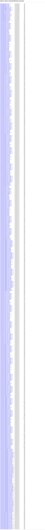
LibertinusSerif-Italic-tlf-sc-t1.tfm (5, 324)
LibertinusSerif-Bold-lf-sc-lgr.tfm (5, 187)
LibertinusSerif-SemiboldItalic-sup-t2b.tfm (6, 481)
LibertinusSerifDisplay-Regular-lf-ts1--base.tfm (7, 514)
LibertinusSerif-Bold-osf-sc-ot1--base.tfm (6, 201)
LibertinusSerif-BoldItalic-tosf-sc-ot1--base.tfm (7, 282)
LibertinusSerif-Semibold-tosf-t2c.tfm (5, 447)
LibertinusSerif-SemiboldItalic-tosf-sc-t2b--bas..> (7, 504)
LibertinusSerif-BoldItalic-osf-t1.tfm (5, 259)
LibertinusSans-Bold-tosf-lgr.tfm (4, 61)
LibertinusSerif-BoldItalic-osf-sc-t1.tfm (6, 255)
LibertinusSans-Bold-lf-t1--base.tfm (5, 29)
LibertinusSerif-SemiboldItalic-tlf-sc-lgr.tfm (6, 485)
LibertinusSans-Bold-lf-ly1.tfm (4, 21)
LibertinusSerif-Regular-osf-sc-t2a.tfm (5, 361)
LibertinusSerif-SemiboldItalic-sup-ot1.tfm (6, 479)
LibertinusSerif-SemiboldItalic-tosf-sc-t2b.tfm (6, 505)
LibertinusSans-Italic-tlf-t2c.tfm (5, 118)
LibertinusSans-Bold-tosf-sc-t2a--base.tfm (6, 66)
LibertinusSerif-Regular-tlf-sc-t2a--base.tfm (6, 377)
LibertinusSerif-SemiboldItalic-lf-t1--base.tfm (6, 458)
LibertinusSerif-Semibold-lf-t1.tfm (5, 405)
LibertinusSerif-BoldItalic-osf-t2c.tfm (5, 261)
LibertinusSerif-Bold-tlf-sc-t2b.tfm (5, 221)
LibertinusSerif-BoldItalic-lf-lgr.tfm (5, 238)
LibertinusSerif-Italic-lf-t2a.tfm (5, 300)
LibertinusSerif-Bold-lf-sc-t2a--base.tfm (6, 191)
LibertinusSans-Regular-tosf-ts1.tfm (5, 185)
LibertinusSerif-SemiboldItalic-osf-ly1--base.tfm (7, 464)
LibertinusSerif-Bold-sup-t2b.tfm (4, 213)
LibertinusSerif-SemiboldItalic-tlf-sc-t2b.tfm (6, 490)
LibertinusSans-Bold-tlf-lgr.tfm (4, 49)
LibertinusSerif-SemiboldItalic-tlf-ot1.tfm (6, 484)
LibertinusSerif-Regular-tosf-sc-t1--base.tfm (6, 388)
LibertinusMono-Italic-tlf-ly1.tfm (5, 11)
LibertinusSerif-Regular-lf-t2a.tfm (5, 353)
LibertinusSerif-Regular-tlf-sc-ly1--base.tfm (6, 374)
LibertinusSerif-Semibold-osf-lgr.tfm (5, 408)
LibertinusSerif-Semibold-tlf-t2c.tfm (5, 435)
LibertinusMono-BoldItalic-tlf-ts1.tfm (5, 10)
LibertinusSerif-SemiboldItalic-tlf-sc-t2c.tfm (6, 491)
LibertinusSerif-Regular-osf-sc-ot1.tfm (5, 359)
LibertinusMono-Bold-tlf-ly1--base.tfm (5, 3)
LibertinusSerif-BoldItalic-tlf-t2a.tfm (5, 276)
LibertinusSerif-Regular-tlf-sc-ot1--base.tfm (6, 375)
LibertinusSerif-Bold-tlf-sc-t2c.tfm (5, 222)
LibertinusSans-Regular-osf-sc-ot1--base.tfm (6, 148)
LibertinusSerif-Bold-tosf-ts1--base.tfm (5, 237)
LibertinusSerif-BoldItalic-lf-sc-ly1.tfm (6, 241)
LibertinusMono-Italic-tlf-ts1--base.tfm (5, 13)
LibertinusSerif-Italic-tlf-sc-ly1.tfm (5, 322)
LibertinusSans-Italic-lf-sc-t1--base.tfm (6, 79)
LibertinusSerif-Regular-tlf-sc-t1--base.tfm (6, 376)
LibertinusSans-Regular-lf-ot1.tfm (5, 134)
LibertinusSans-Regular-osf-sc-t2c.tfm (5, 153)
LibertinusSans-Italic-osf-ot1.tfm (5, 89)
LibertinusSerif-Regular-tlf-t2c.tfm (5, 382)
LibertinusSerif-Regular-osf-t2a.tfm (5, 365)
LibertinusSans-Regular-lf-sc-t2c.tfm (5, 141)
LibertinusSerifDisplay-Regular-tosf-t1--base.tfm (7, 527)
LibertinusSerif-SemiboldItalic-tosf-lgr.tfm (6, 497)
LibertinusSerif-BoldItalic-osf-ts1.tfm (5, 262)
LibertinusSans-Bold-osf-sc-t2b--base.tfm (6, 39)
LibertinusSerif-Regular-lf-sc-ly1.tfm (5, 346)
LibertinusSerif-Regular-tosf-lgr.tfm (5, 384)
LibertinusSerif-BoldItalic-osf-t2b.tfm (5, 260)
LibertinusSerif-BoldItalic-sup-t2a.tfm (5, 265)
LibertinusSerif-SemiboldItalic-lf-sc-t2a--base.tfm (7, 455)
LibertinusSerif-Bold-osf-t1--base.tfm (5, 206)
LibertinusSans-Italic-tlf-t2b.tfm (5, 117)
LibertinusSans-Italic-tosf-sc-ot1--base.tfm (6, 124)
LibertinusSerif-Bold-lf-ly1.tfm (4, 186)
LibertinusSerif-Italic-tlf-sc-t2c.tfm (5, 327)
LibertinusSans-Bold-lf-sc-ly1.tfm (5, 23)
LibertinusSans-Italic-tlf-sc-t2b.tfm (5, 114)
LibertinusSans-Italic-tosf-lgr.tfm (5, 120)
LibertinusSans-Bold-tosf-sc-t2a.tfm (5, 67)
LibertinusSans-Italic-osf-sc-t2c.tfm (5, 96)
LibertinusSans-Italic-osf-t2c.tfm (5, 99)
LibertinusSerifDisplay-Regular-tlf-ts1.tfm (6, 525)
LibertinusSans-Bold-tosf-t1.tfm (4, 70)
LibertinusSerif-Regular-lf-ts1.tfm (5, 355)
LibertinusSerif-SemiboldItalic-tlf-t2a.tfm (6, 493)
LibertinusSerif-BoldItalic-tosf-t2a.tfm (5, 288)
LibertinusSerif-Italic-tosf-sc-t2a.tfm (5, 337)
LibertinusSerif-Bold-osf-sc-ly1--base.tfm (6, 200)
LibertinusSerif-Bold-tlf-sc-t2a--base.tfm (6, 219)
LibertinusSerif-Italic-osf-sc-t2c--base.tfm (6, 310)
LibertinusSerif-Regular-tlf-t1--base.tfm (6, 380)
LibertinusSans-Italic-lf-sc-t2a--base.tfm (6, 80)
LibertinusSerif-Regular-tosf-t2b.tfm (5, 394)
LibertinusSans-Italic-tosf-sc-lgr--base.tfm (6, 122)
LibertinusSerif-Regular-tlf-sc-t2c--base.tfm (6, 379)
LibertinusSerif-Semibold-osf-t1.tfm (5, 417)
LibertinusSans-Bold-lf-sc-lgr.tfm (5, 22)
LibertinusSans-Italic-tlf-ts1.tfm (5, 119)
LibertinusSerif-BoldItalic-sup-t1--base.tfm (6, 264)
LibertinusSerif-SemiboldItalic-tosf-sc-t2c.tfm (6, 506)
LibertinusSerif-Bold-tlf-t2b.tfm (4, 224)
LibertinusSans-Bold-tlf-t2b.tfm (4, 59)
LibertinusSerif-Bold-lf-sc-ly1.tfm (5, 188)
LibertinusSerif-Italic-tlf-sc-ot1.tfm (5, 323)
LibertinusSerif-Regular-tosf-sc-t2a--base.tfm (6, 389)
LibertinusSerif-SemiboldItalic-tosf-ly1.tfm (6, 498)
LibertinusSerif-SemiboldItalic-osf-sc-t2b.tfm (6, 471)
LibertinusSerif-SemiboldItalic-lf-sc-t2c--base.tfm (7, 457)
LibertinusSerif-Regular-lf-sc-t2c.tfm (5, 351)
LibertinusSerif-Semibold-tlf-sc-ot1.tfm (5, 428)
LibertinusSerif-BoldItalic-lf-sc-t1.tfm (5, 243)
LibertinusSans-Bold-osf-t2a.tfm (4, 42)
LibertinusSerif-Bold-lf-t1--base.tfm (5, 194)
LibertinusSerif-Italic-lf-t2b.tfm (5, 301)
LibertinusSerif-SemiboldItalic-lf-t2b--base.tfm (7, 460)
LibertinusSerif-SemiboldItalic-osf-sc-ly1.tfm (6, 467)
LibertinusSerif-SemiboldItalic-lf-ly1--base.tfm (7, 449)
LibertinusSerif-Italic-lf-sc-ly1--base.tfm (6, 293)
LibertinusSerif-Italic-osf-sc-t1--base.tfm (6, 307)
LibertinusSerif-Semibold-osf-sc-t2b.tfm (5, 415)
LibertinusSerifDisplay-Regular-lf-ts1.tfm (6, 515)
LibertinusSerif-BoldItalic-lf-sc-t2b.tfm (6, 245)
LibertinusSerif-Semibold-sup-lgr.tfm (5, 420)
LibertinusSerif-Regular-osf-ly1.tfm (5, 356)
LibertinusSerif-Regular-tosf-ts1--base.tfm (6, 395)
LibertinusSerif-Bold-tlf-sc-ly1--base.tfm (6, 216)
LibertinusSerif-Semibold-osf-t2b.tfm (5, 418)
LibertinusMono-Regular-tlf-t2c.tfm (5, 19)
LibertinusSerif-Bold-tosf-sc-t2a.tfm (5, 232)
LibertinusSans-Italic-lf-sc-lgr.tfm (5, 76)
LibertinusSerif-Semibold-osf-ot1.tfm (5, 409)
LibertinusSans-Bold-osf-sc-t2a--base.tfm (6, 38)
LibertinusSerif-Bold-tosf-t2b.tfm (5, 236)
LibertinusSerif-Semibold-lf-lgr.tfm (5, 396)
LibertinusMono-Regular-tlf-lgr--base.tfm (6, 14)
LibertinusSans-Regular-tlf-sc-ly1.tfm (5, 164)
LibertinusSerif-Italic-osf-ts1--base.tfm (6, 314)
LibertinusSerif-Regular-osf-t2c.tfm (5, 366)
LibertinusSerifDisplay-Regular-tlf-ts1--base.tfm (7, 524)
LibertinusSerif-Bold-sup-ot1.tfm (4, 211)
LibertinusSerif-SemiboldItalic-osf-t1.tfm (6, 473)
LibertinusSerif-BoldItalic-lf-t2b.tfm (5, 248)
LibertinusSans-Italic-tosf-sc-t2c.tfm (5, 129)
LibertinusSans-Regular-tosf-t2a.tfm (5, 183)
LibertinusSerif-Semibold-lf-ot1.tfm (5, 397)
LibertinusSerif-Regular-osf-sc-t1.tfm (5, 360)
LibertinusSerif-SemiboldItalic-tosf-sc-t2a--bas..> (7, 503)
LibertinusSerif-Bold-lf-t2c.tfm (4, 196)
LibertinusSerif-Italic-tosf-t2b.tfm (5, 341)
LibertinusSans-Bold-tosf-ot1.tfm (4, 62)
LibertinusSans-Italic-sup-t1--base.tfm (5, 103)
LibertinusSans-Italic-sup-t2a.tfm (5, 104)
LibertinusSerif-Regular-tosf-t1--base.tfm (6, 392)
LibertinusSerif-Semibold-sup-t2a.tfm (5, 423)
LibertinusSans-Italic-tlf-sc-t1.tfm (5, 112)
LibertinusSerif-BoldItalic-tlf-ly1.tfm (5, 267)
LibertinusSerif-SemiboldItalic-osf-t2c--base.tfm (7, 476)
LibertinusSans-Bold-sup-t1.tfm (4, 47)
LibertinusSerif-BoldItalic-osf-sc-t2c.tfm (6, 258)
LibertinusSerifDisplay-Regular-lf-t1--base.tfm (6, 513)
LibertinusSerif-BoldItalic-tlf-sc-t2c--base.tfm (7, 274)
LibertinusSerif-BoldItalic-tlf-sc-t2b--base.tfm (7, 273)
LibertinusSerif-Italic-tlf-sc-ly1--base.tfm (6, 321)
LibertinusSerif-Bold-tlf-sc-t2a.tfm (5, 220)
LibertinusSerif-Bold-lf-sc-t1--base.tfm (5, 190)
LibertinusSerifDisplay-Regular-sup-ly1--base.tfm (7, 519)
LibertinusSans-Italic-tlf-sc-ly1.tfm (5, 110)
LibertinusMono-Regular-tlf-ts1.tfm (5, 20)
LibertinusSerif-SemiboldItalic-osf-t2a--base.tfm (7, 474)
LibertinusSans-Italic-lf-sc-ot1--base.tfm (6, 78)
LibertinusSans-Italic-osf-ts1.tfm (5, 100)
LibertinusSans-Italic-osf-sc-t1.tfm (5, 93)
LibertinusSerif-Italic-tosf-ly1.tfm (5, 332)
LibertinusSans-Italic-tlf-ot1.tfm (5, 108)
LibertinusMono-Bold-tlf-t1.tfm (4, 5)
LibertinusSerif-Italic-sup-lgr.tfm (5, 315)
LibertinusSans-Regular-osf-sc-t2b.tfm (5, 152)
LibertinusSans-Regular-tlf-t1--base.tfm (5, 170)
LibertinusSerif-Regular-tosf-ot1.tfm (5, 385)
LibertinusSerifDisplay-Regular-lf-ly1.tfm (6, 512)
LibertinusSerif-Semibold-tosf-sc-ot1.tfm (6, 440)
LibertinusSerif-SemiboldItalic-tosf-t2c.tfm (6, 510)
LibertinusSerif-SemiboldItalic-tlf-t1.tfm (6, 492)
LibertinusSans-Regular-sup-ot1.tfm (5, 158)
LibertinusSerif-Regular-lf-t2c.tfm (5, 354)
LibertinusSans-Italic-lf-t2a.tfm (4, 84)
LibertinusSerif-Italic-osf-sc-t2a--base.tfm (6, 308)
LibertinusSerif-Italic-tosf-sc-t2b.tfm (5, 338)
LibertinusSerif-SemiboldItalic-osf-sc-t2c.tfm (6, 472)
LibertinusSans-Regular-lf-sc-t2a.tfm (5, 139)
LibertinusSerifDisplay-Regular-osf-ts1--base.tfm (7, 518)
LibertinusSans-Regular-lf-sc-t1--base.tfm (6, 137)
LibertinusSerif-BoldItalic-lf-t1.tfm (5, 247)
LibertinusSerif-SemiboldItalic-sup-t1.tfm (6, 480)
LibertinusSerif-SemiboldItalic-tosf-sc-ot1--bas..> (7, 501)
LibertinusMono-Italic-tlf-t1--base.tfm (5, 12)
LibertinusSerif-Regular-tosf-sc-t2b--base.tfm (6, 390)
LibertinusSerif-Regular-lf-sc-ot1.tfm (5, 347)
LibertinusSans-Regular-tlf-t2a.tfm (5, 171)
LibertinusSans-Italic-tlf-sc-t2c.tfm (5, 115)
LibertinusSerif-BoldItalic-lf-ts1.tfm (5, 250)
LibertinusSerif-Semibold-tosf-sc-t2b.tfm (6, 443)
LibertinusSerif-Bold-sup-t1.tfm (4, 212)
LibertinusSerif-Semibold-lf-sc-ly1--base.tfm (6, 398)
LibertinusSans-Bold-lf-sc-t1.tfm (4, 25)
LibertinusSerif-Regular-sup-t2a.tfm (5, 370)
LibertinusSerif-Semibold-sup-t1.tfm (5, 422)
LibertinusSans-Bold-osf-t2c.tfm (4, 43)
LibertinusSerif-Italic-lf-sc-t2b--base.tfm (6, 297)
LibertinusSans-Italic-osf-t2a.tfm (5, 98)
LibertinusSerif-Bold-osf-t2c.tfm (4, 208)
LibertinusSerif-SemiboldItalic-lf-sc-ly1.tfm (6, 452)
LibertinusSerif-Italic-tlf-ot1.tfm (5, 320)
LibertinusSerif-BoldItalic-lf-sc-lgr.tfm (6, 240)
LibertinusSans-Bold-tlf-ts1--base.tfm (5, 60)
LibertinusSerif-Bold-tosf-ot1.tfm (5, 227)
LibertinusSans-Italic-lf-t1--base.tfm (5, 83)
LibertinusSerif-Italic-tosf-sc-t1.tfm (5, 336)
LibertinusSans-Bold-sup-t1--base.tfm (5, 46)
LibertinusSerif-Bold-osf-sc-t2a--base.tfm (6, 203)
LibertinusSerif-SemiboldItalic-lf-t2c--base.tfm (7, 461)
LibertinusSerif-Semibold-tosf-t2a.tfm (5, 446)
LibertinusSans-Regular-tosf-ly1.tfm (5, 174)
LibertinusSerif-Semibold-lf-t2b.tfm (5, 406)
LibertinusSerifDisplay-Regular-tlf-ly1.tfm (6, 522)
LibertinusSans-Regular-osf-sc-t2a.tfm (5, 151)
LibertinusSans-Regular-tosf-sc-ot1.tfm (5, 177)
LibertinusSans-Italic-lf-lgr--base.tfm (5, 73)
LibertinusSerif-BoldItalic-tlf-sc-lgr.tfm (6, 268)
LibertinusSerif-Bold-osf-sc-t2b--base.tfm (6, 204)
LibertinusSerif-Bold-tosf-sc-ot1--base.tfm (6, 229)
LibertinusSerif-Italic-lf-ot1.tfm (5, 292)
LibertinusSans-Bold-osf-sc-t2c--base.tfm (6, 40)
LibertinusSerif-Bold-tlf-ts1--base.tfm (5, 225)
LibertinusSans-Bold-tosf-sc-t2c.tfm (5, 69)
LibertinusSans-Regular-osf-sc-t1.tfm (5, 150)
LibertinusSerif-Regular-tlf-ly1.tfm (5, 372)
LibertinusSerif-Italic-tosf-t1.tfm (5, 340)
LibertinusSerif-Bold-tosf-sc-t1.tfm (5, 231)
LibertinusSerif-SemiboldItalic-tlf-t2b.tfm (6, 494)
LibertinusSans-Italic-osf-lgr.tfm (5, 87)
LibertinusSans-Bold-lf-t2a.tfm (4, 30)
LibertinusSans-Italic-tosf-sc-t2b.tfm (5, 128)
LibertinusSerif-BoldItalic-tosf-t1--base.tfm (6, 287)
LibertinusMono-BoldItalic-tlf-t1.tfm (5, 9)
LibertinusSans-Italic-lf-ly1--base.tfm (5, 74)
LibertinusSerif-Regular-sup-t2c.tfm (5, 371)
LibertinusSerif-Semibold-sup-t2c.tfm (5, 424)
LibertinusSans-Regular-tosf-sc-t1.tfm (5, 178)
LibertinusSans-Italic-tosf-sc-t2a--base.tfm (6, 126)
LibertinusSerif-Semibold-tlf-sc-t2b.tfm (5, 431)
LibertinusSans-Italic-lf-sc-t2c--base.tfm (6, 82)
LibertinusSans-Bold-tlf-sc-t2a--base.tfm (6, 54)
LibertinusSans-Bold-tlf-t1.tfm (4, 58)
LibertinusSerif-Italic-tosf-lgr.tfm (5, 331)
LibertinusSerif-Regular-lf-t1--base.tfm (5, 352)
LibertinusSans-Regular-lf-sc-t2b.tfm (5, 140)
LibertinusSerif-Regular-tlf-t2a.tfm (5, 381)
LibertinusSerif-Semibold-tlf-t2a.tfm (5, 434)
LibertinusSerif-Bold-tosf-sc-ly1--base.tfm (6, 228)
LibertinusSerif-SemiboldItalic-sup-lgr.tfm (6, 478)
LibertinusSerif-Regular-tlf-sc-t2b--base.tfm (6, 378)
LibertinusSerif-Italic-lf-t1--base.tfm (5, 299)
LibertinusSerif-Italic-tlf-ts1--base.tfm (6, 330)
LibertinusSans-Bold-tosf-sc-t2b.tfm (5, 68)
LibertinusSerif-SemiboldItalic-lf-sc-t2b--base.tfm (7, 456)
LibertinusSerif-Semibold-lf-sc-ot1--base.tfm (6, 399)
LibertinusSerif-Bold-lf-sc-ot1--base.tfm (6, 189)
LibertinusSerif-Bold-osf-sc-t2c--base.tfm (6, 205)
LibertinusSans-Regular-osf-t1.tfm (5, 154)
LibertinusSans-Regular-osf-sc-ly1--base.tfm (6, 147)
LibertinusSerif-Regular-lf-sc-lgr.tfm (5, 345)
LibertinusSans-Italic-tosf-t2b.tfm (5, 131)
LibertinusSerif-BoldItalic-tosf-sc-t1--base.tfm (7, 283)
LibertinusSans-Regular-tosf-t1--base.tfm (6, 182)
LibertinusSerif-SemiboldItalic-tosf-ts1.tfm (6, 511)
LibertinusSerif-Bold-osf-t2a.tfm (4, 207)
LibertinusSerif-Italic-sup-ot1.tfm (5, 316)
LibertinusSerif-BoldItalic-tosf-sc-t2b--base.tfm (7, 285)
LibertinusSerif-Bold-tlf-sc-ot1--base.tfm (6, 217)
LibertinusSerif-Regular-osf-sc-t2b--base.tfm (6, 362)
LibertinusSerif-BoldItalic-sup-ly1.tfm (5, 263)
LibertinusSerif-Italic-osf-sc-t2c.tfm (5, 311)
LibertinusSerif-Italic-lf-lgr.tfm (5, 291)
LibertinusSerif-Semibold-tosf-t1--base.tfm (6, 445)
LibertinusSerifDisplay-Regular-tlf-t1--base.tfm (7, 523)
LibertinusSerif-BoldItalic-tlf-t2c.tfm (5, 277)
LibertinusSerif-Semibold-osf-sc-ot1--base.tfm (6, 411)
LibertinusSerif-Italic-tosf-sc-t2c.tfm (5, 339)
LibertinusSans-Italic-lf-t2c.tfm (4, 85)
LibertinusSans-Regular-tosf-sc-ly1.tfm (5, 176)
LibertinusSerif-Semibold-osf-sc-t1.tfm (5, 413)
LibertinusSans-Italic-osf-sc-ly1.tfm (5, 91)
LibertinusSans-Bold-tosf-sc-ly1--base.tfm (6, 63)
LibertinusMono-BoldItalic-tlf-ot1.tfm (5, 8)
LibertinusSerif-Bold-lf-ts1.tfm (4, 197)
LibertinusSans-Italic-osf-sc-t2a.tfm (5, 94)
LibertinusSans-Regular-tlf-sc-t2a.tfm (5, 167)
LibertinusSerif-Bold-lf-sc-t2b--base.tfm (6, 192)
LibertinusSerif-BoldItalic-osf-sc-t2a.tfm (6, 256)
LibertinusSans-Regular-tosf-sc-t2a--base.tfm (6, 179)
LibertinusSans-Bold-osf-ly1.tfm (4, 33)
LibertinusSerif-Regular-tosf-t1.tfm (5, 393)
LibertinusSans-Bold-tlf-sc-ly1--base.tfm (6, 51)
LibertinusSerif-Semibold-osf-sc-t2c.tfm (5, 416)
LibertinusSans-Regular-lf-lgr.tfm (5, 133)
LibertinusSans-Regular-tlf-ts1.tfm (5, 173)
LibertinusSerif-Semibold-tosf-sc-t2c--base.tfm (6, 444)
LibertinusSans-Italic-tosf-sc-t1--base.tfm (6, 125)
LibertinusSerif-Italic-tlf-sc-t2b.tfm (5, 326)
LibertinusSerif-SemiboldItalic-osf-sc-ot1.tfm (6, 468)
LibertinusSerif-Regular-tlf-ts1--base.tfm (6, 383)
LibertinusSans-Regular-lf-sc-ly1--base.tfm (6, 135)
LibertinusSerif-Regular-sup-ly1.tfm (5, 368)
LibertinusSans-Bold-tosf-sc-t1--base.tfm (6, 65)
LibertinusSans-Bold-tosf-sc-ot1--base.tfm (6, 64)
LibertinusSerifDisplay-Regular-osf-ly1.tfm (6, 516)
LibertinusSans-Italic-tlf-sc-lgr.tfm (5, 109)
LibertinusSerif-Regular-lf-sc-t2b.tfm (5, 350)
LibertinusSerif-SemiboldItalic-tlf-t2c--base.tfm (7, 495)
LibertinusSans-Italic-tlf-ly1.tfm (5, 107)
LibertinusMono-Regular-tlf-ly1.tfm (5, 16)
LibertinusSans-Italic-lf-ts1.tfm (4, 86)
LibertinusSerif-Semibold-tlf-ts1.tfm (5, 436)
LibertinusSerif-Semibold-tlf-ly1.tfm (5, 425)
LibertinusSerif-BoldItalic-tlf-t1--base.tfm (6, 275)
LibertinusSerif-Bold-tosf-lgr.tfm (5, 226)
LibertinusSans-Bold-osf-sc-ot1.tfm (5, 36)
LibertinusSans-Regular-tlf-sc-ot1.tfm (5, 165)
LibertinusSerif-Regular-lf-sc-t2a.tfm (5, 349)
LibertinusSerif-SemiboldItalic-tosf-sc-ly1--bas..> (7, 500)
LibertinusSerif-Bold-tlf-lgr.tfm (4, 214)
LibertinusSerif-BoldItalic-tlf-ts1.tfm (5, 278)
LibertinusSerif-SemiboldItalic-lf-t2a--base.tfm (7, 459)
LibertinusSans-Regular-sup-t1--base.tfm (5, 159)
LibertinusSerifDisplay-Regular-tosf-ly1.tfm (6, 526)
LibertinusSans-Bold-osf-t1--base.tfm (5, 41)
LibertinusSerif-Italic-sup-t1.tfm (5, 317)
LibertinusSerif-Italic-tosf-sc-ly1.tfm (5, 334)
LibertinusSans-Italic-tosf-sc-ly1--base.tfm (6, 123)
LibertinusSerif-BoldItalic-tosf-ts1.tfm (5, 290)
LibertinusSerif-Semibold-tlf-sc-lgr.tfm (5, 426)
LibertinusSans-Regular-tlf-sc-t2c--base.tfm (6, 169)
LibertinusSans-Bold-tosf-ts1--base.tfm (5, 72)
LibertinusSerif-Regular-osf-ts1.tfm (5, 367)
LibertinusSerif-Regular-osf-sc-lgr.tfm (5, 357)
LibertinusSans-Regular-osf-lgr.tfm (5, 145)
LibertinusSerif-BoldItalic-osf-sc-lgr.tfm (6, 252)
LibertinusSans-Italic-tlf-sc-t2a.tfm (5, 113)
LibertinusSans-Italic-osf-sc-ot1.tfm (5, 92)
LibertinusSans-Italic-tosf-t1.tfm (5, 130)
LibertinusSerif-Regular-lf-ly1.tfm (5, 344)
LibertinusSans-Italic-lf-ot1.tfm (4, 75)
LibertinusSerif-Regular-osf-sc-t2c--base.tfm (6, 363)
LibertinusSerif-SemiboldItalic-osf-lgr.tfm (6, 463)
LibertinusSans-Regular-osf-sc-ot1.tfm (5, 149)
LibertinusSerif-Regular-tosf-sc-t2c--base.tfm (6, 391)
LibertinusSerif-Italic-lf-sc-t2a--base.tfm (6, 296)
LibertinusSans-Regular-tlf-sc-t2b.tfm (5, 168)
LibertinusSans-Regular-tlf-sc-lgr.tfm (5, 163)
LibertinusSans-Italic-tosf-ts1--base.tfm (6, 132)
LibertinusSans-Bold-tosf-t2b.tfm (4, 71)
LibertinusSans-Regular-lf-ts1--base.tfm (5, 144)
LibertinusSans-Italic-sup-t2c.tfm (5, 105)
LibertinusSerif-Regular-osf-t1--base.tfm (6, 364)
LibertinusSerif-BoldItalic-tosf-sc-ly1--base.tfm (7, 281)
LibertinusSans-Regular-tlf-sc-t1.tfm (5, 166)
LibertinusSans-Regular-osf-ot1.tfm (5, 146)
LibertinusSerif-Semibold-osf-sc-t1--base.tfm (6, 412)
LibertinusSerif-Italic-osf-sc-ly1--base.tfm (6, 305)
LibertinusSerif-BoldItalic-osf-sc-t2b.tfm (6, 257)
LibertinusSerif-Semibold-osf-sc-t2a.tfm (5, 414)
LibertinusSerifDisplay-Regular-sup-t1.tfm (6, 521)
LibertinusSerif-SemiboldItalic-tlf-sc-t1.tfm (6, 488)
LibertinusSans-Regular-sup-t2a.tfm (5, 160)
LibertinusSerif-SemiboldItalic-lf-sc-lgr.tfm (6, 451)
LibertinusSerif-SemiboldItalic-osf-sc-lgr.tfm (6, 466)
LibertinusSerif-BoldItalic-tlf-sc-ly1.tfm (6, 269)
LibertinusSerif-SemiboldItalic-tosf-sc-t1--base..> (7, 502)
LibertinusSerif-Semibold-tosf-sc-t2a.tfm (6, 442)
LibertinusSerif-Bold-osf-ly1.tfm (4, 198)
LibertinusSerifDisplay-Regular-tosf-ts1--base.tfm (7, 528)
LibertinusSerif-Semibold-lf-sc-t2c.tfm (5, 404)
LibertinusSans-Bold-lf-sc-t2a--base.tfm (5, 26)
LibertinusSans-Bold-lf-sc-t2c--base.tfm (5, 28)
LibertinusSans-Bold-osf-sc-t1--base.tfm (5, 37)
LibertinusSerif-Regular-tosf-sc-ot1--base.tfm (6, 387)
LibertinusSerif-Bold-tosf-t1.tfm (4, 235)
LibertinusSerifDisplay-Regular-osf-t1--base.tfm (7, 517)
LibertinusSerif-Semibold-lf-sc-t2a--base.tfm (6, 401)
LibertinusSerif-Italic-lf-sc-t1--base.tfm (6, 295)
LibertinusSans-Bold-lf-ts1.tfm (4, 32)
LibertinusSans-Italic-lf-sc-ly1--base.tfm (6, 77)
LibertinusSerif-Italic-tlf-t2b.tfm (5, 329)
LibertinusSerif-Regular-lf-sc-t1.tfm (5, 348)
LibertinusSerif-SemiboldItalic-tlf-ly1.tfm (6, 483)
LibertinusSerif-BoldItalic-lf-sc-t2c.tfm (6, 246)
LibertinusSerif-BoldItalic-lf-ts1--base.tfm (6, 249)
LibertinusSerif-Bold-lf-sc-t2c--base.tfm (6, 193)
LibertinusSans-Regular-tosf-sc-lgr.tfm (5, 175)
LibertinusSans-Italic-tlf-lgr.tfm (5, 106)
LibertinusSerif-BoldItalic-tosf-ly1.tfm (5, 279)
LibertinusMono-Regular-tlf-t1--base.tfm (5, 17)
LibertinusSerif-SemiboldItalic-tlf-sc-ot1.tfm (6, 487)
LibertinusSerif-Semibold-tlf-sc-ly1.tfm (5, 427)
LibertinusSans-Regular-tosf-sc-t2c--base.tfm (6, 181)
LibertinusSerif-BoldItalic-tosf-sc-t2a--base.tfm (7, 284)
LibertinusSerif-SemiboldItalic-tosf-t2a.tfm (6, 508)
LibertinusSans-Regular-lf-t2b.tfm (5, 143)
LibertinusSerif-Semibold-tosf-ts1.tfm (5, 448)
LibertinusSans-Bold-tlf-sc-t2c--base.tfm (6, 56)
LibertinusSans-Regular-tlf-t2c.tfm (5, 172)
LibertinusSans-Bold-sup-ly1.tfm (4, 45)
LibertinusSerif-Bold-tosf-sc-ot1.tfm (5, 230)
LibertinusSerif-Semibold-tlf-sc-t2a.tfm (5, 430)
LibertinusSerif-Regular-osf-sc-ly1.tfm (5, 358)
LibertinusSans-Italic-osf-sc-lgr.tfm (5, 90)
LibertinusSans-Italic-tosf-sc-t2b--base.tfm (6, 127)
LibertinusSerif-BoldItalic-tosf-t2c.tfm (5, 289)
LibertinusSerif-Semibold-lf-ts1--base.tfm (6, 407)
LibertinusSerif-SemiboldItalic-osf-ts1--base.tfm (7, 477)
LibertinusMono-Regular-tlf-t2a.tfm (5, 18)
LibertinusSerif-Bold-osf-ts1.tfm (4, 209)
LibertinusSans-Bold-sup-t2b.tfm (4, 48)
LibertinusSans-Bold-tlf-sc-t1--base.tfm (5, 53)
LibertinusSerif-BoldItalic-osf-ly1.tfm (5, 251)
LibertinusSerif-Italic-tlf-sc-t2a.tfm (5, 325)
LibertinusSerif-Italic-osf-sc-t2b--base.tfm (6, 309)
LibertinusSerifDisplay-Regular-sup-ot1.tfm (6, 520)
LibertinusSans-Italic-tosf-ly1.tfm (5, 121)
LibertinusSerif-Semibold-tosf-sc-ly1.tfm (6, 439)
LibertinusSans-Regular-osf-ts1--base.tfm (6, 156)
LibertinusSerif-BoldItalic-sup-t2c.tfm (5, 266)
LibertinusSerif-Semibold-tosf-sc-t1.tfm (5, 441)
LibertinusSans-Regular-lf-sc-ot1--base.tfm (6, 136)
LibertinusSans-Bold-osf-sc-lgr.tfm (5, 34)
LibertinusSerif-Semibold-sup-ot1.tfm (5, 421)
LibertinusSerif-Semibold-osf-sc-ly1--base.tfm (6, 410)
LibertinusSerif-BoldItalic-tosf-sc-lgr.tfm (6, 280)
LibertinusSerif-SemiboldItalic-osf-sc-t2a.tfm (6, 470)
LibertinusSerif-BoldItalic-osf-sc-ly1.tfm (6, 253)
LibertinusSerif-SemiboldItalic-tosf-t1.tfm (6, 507)
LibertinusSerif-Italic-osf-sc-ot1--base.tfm (6, 306)
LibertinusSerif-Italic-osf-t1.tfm (5, 312)
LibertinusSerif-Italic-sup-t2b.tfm (5, 318)
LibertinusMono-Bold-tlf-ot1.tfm (4, 4)
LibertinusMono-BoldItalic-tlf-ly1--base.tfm (6, 7)
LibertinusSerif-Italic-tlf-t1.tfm (5, 328)
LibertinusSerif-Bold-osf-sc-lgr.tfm (5, 199)
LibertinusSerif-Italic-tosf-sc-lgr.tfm (5, 333)
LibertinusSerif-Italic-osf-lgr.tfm (5, 303)
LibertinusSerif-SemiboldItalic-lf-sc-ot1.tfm (6, 453)
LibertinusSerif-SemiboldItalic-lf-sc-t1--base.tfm (7, 454)
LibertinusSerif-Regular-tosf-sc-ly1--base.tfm (6, 386)
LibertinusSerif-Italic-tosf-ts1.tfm (5, 343)
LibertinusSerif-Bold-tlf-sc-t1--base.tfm (6, 218)
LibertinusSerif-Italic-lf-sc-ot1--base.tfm (6, 294)
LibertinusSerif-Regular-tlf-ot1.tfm (5, 373)
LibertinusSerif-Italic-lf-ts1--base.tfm (5, 302)
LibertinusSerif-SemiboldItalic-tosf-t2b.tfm (6, 509)
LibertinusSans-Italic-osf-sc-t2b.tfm (5, 95)
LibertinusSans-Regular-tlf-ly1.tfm (5, 162)
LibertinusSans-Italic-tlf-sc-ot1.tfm (5, 111)
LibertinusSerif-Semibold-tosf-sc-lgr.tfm (6, 438)
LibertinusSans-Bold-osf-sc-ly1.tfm (5, 35)
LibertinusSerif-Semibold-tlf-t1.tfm (5, 433)
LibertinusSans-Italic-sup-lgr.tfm (5, 101)
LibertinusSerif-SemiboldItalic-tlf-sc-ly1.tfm (6, 486)
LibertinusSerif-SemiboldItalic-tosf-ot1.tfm (6, 499)
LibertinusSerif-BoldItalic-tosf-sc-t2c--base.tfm (7, 286)
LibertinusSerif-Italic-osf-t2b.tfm (5, 313)
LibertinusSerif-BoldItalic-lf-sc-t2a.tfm (6, 244)
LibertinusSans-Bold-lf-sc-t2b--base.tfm (5, 27)
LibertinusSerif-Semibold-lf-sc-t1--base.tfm (6, 400)
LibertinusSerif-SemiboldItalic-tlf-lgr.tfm (6, 482)
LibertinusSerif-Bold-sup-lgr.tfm (4, 210)
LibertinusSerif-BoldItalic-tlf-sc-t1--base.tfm (6, 271)
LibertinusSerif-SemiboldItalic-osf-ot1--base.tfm (7, 465)
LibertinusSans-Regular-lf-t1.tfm (4, 142)
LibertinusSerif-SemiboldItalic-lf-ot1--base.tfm (7, 450)
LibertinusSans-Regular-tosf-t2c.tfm (5, 184)
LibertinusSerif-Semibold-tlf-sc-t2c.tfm (5, 432)
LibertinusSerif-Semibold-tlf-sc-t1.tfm (5, 429)
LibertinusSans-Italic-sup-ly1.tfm (5, 102)
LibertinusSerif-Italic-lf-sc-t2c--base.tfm (6, 298)
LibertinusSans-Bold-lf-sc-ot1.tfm (5, 24)
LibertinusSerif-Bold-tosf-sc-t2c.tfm (5, 234)
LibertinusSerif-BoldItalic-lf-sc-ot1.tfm (6, 242)
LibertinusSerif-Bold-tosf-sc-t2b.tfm (5, 233)
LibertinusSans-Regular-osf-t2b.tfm (5, 155)
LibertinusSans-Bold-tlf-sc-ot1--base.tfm (6, 52)
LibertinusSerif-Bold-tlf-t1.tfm (4, 223)
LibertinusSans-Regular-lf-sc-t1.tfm (5, 138)
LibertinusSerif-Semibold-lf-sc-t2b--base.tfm (6, 402)
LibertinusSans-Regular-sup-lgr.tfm (5, 157)
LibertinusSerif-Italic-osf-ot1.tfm (5, 304)
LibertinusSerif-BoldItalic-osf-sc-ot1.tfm (6, 254)
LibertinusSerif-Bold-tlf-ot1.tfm (4, 215)
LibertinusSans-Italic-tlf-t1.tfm (4, 116)
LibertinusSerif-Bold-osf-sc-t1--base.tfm (6, 202)
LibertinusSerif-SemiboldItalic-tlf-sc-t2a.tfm (6, 489)
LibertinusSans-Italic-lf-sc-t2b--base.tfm (6, 81)
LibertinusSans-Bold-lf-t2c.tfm (4, 31)
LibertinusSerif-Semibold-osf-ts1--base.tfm (6, 419)
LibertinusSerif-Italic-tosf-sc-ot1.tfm (5, 335)
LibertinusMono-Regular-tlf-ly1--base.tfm (6, 15)
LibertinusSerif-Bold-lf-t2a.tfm (4, 195)
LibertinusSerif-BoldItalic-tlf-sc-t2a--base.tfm (7, 272)
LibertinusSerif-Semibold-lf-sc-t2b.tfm (5, 403)
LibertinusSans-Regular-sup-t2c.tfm (5, 161)
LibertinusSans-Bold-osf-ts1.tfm (4, 44)
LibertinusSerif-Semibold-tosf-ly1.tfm (5, 437)
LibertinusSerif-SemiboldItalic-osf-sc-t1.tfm (6, 469)
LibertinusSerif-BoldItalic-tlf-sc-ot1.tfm (6, 270)
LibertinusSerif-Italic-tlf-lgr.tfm (5, 319)
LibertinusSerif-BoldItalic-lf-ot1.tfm (5, 239)
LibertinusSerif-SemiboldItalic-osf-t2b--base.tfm (7, 475)
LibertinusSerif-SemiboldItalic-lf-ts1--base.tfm (7, 462)
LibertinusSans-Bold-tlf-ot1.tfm (4, 50)
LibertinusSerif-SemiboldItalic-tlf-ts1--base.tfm (7, 496)
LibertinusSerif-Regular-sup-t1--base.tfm (6, 369)
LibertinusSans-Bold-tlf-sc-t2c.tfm (5, 57)
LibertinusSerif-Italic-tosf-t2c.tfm (5, 342)
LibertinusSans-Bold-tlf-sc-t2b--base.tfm (6, 55)
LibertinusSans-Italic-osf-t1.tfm (4, 97)
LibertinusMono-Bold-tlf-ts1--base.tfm (5, 6)
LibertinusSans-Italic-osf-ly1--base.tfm (5, 88)
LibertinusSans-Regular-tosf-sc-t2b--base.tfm (6, 180)
